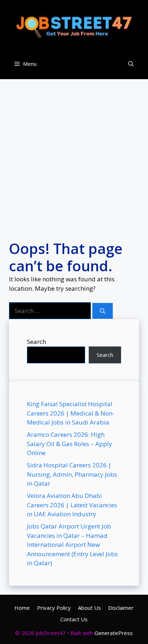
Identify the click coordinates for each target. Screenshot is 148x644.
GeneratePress (113, 632)
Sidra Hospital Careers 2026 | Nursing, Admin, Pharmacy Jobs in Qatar (72, 474)
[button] (131, 64)
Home (22, 607)
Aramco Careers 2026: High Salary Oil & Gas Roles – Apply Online (69, 443)
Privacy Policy (54, 607)
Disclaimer (121, 607)
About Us (89, 607)
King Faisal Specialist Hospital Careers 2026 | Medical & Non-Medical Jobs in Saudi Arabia (71, 413)
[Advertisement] (74, 153)
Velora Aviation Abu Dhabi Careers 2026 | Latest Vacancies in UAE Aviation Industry (72, 504)
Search (36, 341)
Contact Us (74, 619)
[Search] (102, 311)
